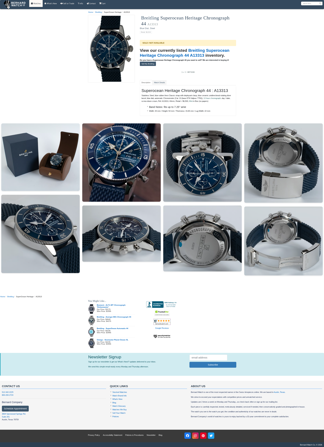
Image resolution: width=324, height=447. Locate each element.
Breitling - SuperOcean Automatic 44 (112, 328)
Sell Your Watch (118, 413)
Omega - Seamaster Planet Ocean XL (112, 340)
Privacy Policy (94, 435)
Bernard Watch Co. (308, 445)
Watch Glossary (119, 406)
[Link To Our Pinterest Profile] (203, 435)
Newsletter (151, 435)
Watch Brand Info (119, 396)
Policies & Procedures (134, 435)
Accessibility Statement (112, 435)
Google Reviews (162, 328)
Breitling (98, 12)
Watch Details (159, 82)
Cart (103, 3)
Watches (37, 3)
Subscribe (213, 365)
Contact (92, 3)
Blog (114, 403)
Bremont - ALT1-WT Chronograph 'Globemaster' (111, 306)
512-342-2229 (7, 392)
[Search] (320, 3)
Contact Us (11, 386)
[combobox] (311, 3)
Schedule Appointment (15, 408)
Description (145, 82)
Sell (68, 3)
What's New (51, 3)
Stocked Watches (119, 392)
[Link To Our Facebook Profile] (187, 435)
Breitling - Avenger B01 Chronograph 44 (114, 317)
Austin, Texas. (279, 392)
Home (90, 12)
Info (81, 3)
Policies (115, 416)
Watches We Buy (119, 409)
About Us (198, 386)
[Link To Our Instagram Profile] (195, 435)
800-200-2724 (7, 395)
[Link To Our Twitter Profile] (211, 435)
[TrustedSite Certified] (162, 313)
